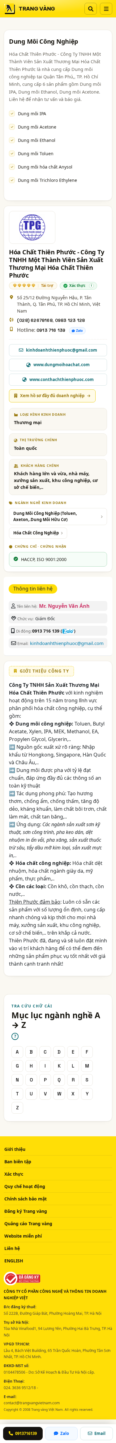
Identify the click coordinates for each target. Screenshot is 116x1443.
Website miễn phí (23, 1236)
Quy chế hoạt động (24, 1186)
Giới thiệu (14, 1149)
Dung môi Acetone (37, 127)
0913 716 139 (51, 330)
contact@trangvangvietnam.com (32, 1403)
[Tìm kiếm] (90, 9)
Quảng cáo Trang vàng (28, 1223)
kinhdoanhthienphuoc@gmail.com (67, 643)
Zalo (79, 330)
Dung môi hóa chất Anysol (45, 167)
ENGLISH (13, 1261)
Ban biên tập (17, 1161)
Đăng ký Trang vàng (25, 1211)
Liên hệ (12, 1248)
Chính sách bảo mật (25, 1199)
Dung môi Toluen (36, 153)
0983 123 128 (70, 320)
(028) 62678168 (35, 320)
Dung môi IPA (32, 113)
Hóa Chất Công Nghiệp (36, 533)
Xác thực (13, 1174)
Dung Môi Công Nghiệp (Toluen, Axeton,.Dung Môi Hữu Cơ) (45, 516)
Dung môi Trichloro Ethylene (47, 180)
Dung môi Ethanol (36, 140)
